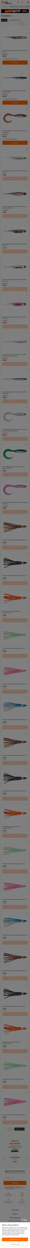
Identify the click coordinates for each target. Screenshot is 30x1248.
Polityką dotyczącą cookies (13, 1229)
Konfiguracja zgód (15, 1244)
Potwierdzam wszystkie (15, 1239)
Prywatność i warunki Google (12, 1234)
